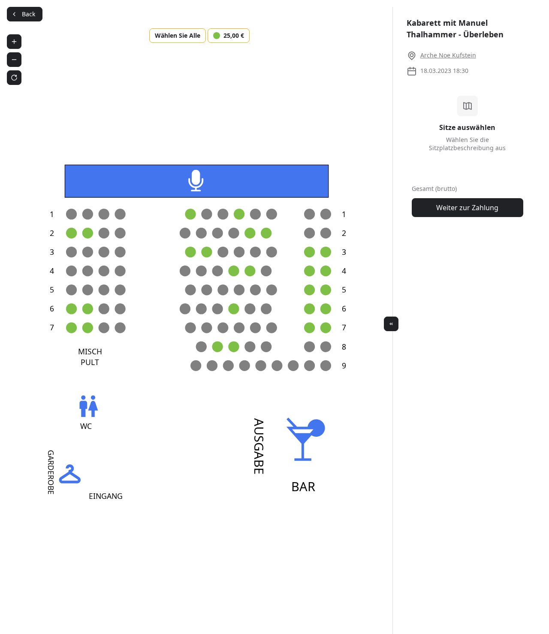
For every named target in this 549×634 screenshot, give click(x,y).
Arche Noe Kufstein (448, 55)
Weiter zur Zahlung (467, 207)
